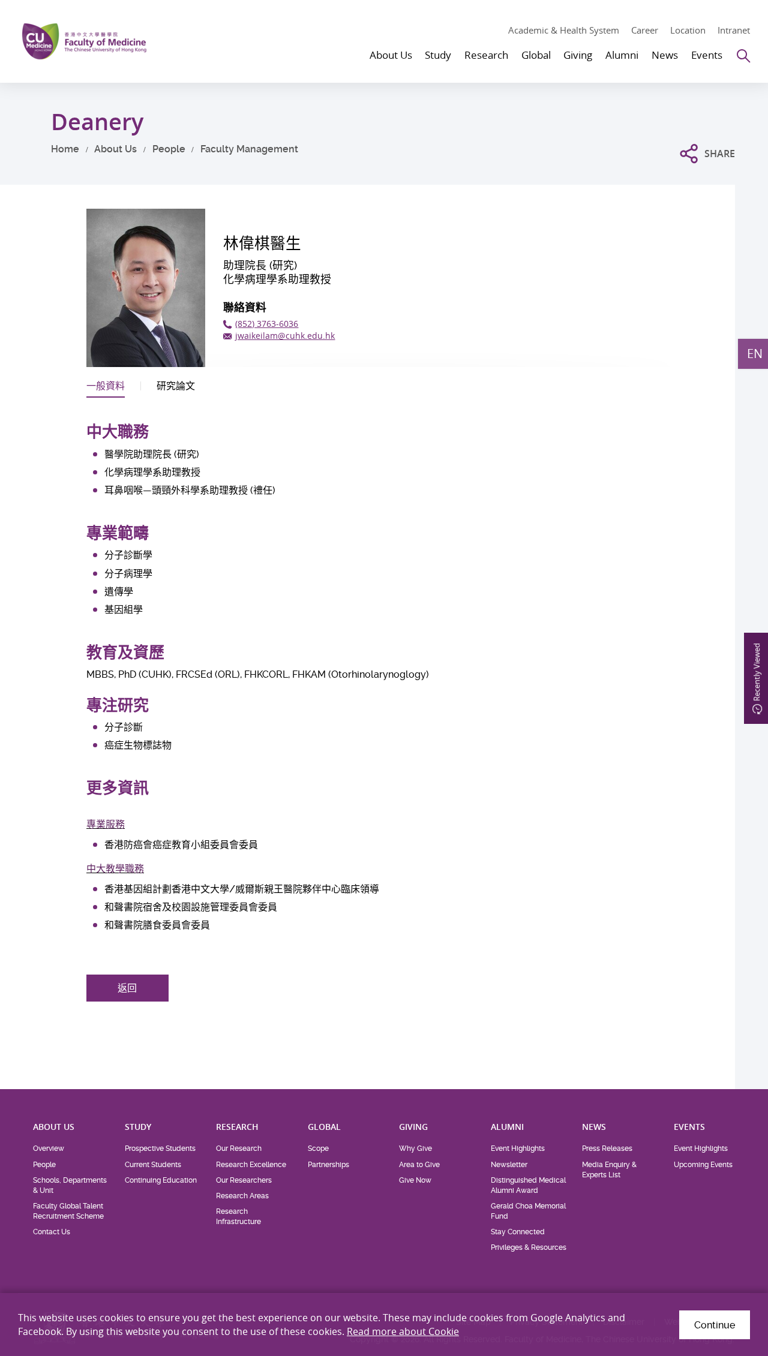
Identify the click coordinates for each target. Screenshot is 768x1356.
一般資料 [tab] (105, 385)
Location (688, 30)
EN (755, 353)
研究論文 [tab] (176, 385)
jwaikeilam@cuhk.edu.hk (285, 335)
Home (65, 149)
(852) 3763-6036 (266, 323)
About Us (115, 149)
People (168, 149)
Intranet (734, 30)
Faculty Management (249, 149)
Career (644, 30)
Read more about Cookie (403, 1331)
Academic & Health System (563, 30)
